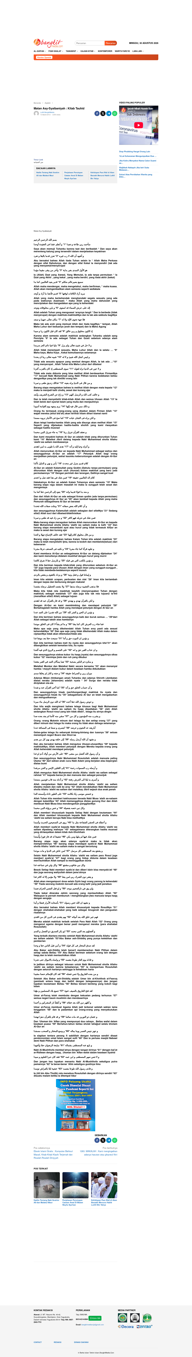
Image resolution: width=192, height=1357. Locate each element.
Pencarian (111, 43)
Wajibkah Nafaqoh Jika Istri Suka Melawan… (134, 168)
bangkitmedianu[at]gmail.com (93, 1324)
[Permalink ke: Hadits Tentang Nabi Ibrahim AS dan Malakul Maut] (47, 1185)
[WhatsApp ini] (114, 113)
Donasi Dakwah (81, 1342)
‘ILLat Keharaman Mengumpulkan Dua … (137, 156)
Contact (38, 1342)
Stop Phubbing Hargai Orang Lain (134, 151)
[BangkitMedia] (48, 42)
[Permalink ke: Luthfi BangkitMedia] (36, 113)
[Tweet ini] (103, 113)
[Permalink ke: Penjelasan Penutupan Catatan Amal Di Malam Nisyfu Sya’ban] (75, 1185)
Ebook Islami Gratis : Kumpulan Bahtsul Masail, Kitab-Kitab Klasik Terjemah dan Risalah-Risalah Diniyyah (53, 1152)
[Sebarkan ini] (97, 113)
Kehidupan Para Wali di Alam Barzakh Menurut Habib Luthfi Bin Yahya (103, 175)
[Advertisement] (96, 18)
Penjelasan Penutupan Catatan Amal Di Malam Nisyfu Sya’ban (73, 175)
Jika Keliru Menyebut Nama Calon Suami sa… (137, 161)
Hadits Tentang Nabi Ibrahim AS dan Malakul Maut (46, 1201)
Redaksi (57, 1342)
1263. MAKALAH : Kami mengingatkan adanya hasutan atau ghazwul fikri (98, 1151)
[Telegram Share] (108, 113)
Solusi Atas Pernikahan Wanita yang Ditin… (135, 175)
